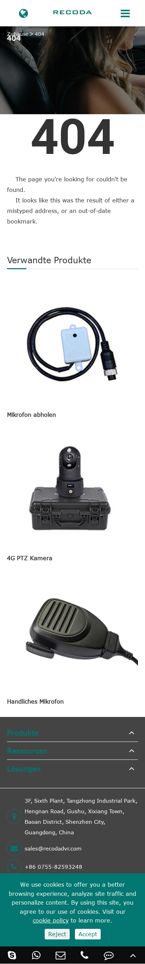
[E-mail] (60, 955)
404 (39, 34)
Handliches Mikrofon (35, 701)
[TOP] (133, 955)
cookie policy (51, 920)
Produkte (23, 732)
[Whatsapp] (36, 955)
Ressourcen (27, 750)
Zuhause (17, 34)
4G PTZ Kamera (29, 558)
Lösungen (24, 768)
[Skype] (12, 955)
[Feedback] (109, 955)
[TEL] (84, 955)
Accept (87, 934)
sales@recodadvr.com (53, 848)
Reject (57, 934)
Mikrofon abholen (31, 415)
